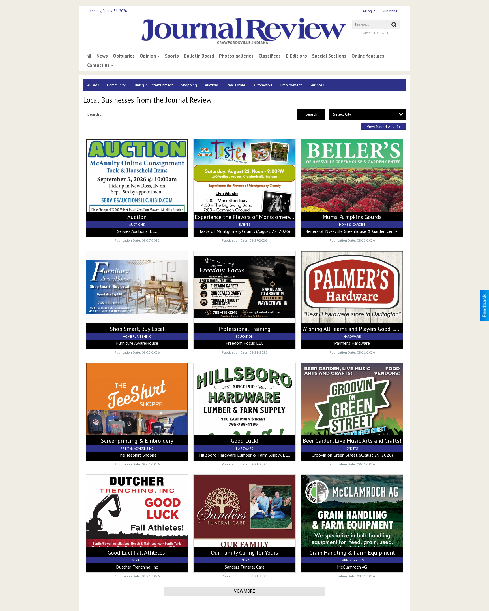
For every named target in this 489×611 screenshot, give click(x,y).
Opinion (148, 56)
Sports (172, 56)
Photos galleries (236, 56)
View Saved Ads (383, 126)
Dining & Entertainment (153, 85)
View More (244, 591)
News (102, 56)
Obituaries (124, 56)
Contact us (99, 65)
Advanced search (376, 33)
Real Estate (236, 85)
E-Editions (296, 56)
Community (116, 85)
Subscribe (389, 11)
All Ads (93, 85)
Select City (342, 114)
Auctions (212, 85)
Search (311, 114)
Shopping (189, 85)
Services (317, 85)
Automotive (263, 85)
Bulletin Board (199, 56)
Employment (291, 85)
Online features (367, 56)
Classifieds (270, 56)
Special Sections (329, 56)
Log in (371, 11)
